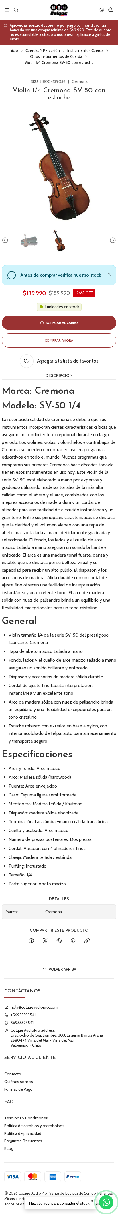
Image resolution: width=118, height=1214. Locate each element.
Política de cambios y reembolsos (34, 1125)
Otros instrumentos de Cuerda (56, 57)
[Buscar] (16, 9)
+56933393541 (23, 1014)
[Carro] (111, 9)
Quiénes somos (18, 1081)
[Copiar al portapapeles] (87, 941)
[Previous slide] (6, 240)
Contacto (12, 1073)
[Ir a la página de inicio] (59, 10)
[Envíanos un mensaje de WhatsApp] (106, 1202)
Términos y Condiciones (26, 1118)
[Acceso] (102, 9)
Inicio (13, 51)
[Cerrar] (109, 273)
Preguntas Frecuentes (23, 1140)
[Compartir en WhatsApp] (59, 941)
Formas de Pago (18, 1089)
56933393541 (22, 1022)
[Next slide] (112, 240)
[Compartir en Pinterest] (73, 941)
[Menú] (7, 9)
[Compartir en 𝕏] (45, 941)
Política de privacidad (22, 1133)
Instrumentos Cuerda (85, 51)
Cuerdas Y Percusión (42, 51)
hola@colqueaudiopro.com (34, 1007)
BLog (8, 1148)
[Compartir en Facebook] (31, 941)
